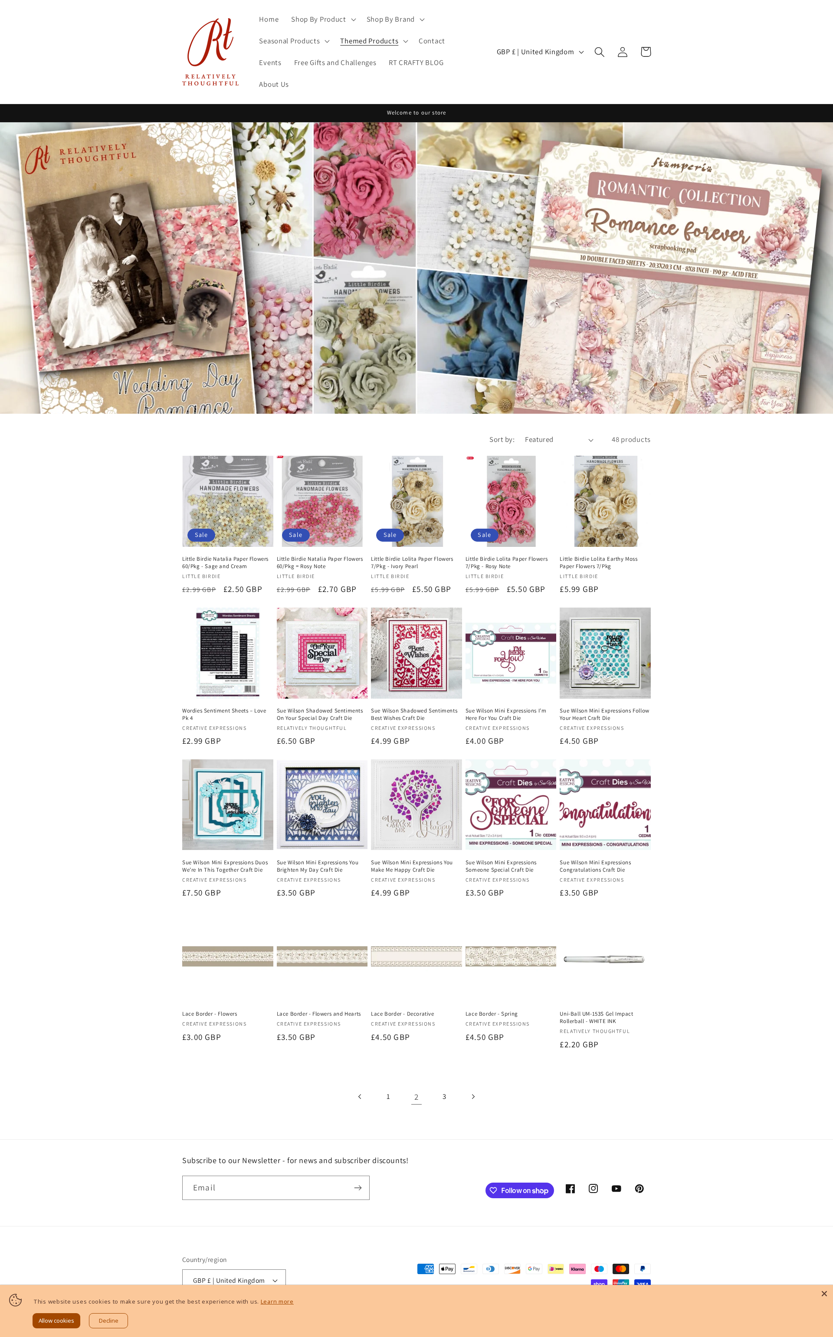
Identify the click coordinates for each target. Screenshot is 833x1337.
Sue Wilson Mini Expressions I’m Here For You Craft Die (506, 714)
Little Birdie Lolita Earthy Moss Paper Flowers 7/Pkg (598, 563)
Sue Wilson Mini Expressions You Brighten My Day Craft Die (318, 866)
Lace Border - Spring (492, 1013)
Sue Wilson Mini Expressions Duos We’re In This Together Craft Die (225, 866)
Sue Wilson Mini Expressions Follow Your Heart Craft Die (604, 714)
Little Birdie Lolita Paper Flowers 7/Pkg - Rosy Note (507, 563)
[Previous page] (360, 1096)
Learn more (277, 1301)
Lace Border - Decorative (402, 1013)
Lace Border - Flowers (209, 1013)
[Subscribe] (357, 1188)
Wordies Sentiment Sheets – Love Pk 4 (224, 714)
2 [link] (416, 1096)
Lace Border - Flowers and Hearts (319, 1013)
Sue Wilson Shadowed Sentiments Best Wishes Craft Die (414, 714)
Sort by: (502, 439)
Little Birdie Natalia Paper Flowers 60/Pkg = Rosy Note (320, 563)
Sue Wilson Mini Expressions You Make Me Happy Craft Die (412, 866)
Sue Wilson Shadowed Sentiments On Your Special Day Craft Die (320, 714)
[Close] (824, 1293)
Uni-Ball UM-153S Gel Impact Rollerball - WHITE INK (596, 1017)
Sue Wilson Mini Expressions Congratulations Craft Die (595, 866)
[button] (323, 19)
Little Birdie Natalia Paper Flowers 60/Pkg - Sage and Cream (225, 563)
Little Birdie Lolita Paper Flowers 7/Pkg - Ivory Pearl (412, 563)
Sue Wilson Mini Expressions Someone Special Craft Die (501, 866)
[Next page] (472, 1096)
